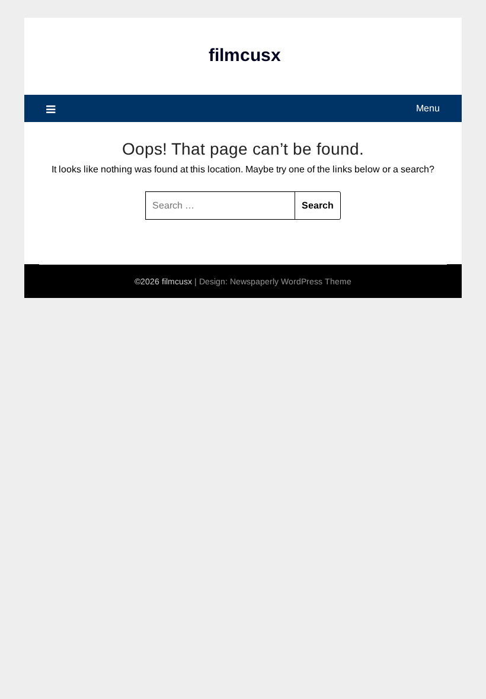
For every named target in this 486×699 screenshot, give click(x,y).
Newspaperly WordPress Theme (290, 281)
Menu (428, 108)
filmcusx (245, 55)
